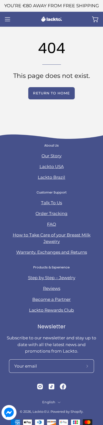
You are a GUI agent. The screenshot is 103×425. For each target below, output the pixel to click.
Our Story (52, 155)
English (48, 402)
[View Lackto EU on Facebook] (63, 386)
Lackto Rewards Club (51, 310)
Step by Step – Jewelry (51, 277)
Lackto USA (52, 166)
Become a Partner (51, 299)
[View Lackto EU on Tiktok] (51, 386)
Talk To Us (51, 202)
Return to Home (51, 93)
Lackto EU (40, 412)
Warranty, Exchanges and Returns (51, 252)
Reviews (51, 288)
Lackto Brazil (51, 177)
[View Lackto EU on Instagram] (40, 386)
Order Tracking (52, 213)
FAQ (51, 224)
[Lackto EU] (51, 19)
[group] (51, 6)
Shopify (76, 412)
